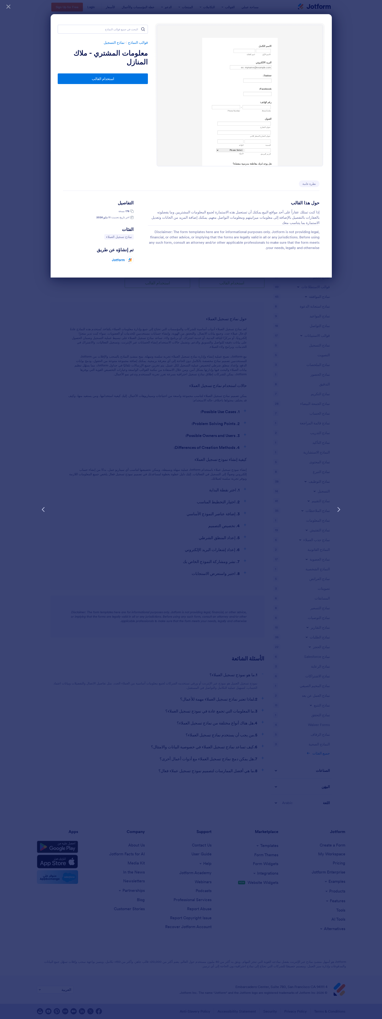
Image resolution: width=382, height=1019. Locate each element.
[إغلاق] (8, 6)
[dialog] (191, 509)
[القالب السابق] (339, 509)
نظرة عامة (309, 184)
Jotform (118, 260)
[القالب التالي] (43, 509)
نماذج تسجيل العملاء (119, 237)
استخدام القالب (103, 79)
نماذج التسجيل (114, 42)
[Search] (143, 29)
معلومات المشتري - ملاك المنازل (111, 57)
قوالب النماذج (138, 42)
